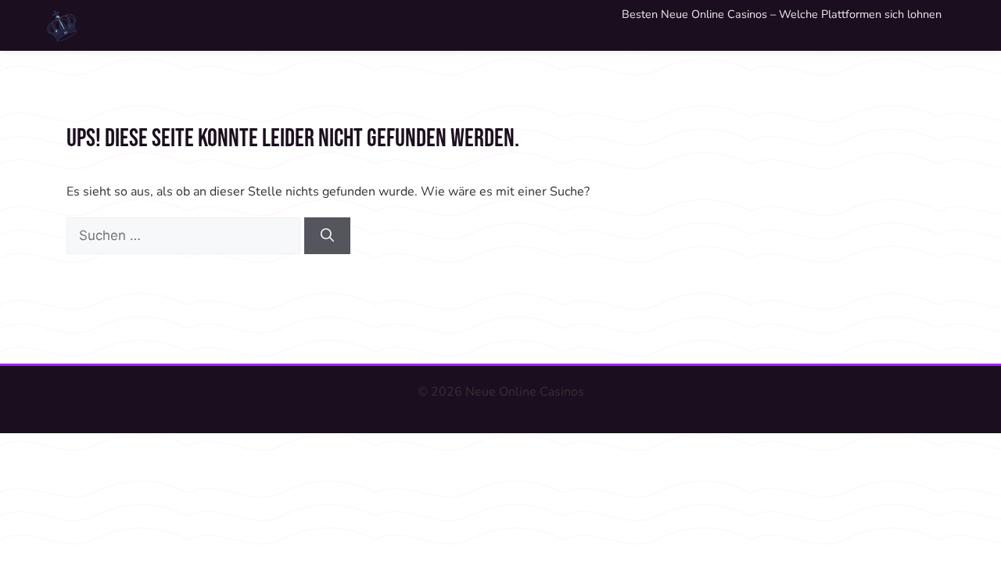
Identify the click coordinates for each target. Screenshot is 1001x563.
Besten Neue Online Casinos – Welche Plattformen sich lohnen (782, 14)
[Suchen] (327, 236)
